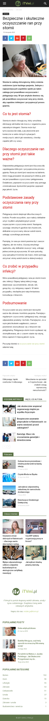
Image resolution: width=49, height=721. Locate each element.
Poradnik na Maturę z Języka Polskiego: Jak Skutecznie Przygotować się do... (30, 656)
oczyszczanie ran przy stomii (31, 344)
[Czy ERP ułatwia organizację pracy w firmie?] (35, 526)
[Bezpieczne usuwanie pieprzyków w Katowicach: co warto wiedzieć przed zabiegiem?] (9, 421)
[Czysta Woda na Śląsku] (9, 477)
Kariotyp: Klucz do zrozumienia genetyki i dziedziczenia (28, 437)
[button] (45, 3)
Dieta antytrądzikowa (27, 628)
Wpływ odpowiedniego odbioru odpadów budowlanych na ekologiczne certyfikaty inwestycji (12, 567)
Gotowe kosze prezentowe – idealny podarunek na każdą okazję (30, 463)
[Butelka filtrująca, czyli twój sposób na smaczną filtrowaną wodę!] (9, 643)
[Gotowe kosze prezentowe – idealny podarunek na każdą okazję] (9, 464)
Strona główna (8, 10)
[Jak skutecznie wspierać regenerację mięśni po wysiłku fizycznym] (9, 409)
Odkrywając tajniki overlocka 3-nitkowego (12, 380)
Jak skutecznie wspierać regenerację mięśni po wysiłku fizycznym (29, 409)
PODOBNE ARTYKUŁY (13, 399)
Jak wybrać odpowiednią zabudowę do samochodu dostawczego (29, 489)
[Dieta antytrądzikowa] (9, 631)
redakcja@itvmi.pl (31, 611)
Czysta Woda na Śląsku (27, 474)
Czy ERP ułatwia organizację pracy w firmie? (34, 538)
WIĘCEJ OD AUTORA (33, 399)
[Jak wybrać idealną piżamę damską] (35, 553)
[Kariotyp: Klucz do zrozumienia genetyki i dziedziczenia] (9, 437)
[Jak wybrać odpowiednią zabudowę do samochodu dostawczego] (9, 490)
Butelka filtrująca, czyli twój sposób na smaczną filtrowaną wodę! (31, 643)
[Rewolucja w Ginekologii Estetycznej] (9, 503)
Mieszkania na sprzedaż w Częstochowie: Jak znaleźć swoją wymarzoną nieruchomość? (36, 384)
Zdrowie (19, 10)
